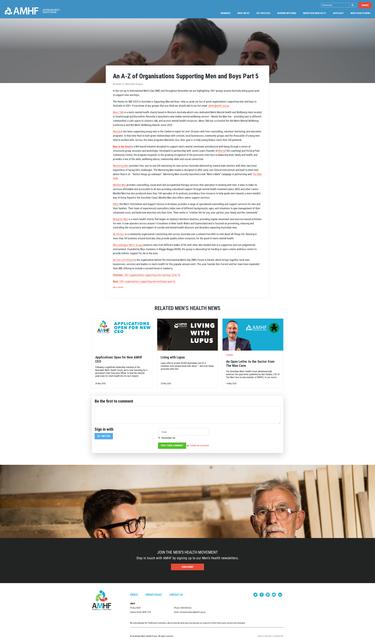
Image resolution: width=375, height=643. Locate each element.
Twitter (105, 436)
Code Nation (268, 636)
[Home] (32, 11)
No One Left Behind (123, 259)
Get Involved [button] (263, 13)
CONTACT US (176, 594)
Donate (365, 5)
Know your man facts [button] (314, 13)
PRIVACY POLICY (154, 594)
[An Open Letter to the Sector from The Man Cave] (253, 335)
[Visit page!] (255, 594)
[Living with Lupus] (187, 335)
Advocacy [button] (338, 13)
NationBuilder (279, 636)
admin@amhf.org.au (218, 105)
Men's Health (118, 287)
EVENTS (134, 594)
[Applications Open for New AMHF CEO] (122, 335)
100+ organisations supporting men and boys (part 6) (144, 281)
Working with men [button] (286, 13)
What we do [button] (243, 13)
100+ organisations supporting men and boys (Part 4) (146, 274)
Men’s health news (362, 13)
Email (164, 432)
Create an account (199, 445)
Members (226, 13)
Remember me (168, 438)
